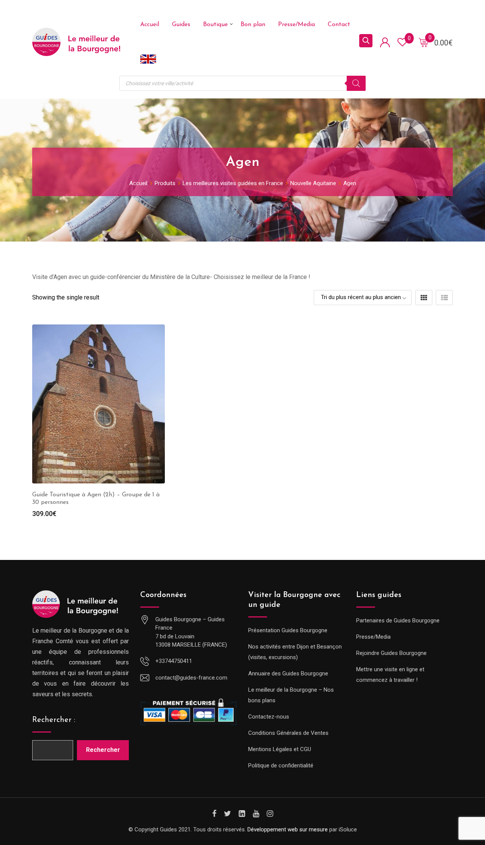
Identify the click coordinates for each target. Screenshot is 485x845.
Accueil (149, 25)
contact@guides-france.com (191, 677)
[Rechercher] (356, 83)
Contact (339, 25)
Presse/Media (296, 25)
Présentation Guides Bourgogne (287, 630)
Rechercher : (53, 720)
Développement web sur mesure (287, 829)
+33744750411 (173, 661)
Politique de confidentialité (280, 765)
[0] (424, 42)
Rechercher (103, 749)
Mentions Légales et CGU (279, 749)
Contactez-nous (268, 716)
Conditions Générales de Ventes (288, 733)
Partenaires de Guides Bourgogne (398, 620)
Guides (181, 25)
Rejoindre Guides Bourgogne (391, 653)
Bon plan (253, 25)
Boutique (215, 25)
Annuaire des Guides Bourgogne (288, 673)
